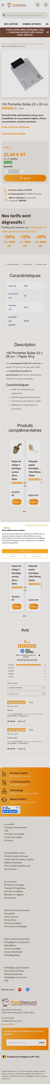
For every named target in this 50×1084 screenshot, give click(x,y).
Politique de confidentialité (36, 525)
